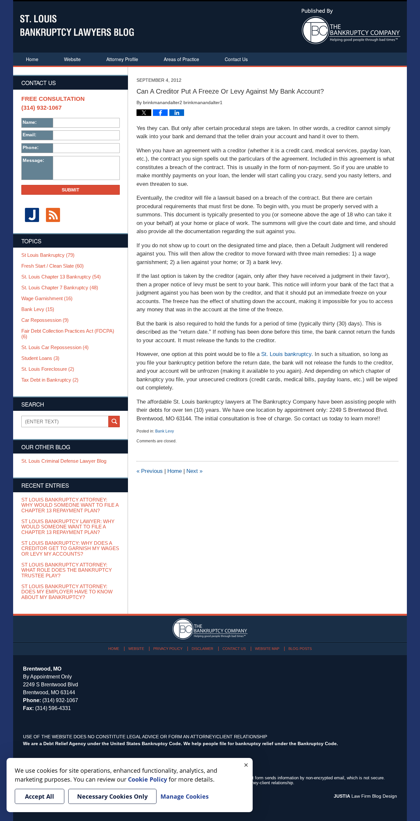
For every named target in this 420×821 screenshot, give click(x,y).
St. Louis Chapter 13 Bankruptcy (61, 276)
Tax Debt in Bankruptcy (49, 380)
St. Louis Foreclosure (47, 369)
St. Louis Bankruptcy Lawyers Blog (77, 25)
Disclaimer (202, 649)
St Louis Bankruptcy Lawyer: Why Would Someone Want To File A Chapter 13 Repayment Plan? (68, 527)
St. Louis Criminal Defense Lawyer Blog (63, 461)
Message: (33, 160)
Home (32, 59)
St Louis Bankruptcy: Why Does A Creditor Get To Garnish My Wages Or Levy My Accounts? (70, 549)
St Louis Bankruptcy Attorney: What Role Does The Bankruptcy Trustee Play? (66, 570)
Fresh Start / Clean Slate (52, 266)
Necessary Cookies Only (112, 796)
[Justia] (31, 215)
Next (194, 471)
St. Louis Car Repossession (55, 347)
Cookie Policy (147, 779)
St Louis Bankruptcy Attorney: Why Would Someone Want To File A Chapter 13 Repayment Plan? (69, 505)
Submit (70, 189)
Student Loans (40, 358)
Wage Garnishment (47, 298)
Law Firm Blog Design (365, 796)
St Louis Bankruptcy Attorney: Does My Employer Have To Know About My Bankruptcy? (67, 592)
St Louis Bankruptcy (47, 255)
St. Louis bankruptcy (286, 354)
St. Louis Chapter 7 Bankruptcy (59, 287)
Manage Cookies (184, 796)
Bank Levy (164, 431)
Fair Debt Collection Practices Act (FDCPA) (67, 333)
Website (72, 59)
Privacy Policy (167, 649)
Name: (30, 122)
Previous (149, 471)
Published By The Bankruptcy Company (351, 26)
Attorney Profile (122, 59)
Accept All (39, 796)
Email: (29, 134)
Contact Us (236, 59)
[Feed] (52, 215)
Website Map (267, 649)
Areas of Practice (181, 59)
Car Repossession (45, 320)
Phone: (31, 147)
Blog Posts (300, 649)
